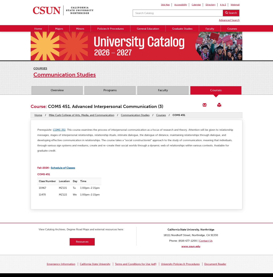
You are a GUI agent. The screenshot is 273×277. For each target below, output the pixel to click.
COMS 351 (59, 129)
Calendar (196, 4)
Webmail (235, 4)
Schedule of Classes (63, 167)
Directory (210, 4)
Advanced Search (229, 20)
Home (38, 28)
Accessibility (180, 4)
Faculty (210, 28)
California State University (95, 264)
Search (232, 13)
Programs (110, 90)
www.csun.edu (190, 246)
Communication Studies (135, 115)
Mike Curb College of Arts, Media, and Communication (81, 115)
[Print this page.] (219, 105)
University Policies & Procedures (180, 264)
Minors (80, 28)
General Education (148, 28)
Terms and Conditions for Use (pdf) (135, 264)
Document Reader (215, 264)
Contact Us (205, 240)
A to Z (223, 4)
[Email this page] (204, 105)
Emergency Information (61, 264)
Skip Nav (165, 4)
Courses (232, 28)
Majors (59, 28)
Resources (82, 241)
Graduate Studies (182, 28)
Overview (57, 90)
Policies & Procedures (110, 28)
